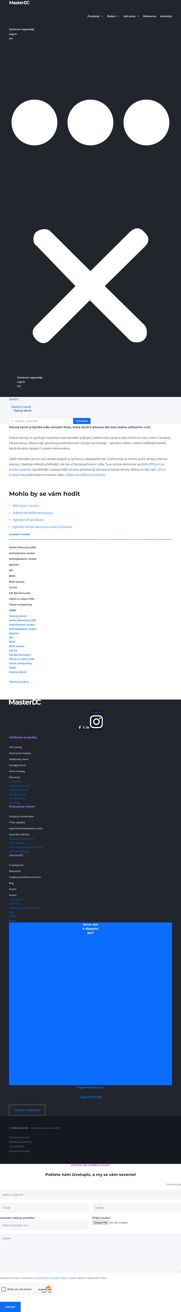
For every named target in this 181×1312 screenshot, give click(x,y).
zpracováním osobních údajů (51, 1278)
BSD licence (17, 581)
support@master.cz (90, 1087)
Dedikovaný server (19, 759)
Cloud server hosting (20, 753)
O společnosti (16, 865)
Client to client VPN (21, 598)
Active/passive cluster (23, 558)
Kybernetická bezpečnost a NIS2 (26, 828)
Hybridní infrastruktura (28, 520)
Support (14, 399)
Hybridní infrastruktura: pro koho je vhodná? (42, 527)
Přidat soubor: (101, 1218)
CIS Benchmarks (19, 593)
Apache (14, 564)
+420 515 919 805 (90, 1097)
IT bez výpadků (17, 822)
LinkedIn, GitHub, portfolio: (17, 1218)
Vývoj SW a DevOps (19, 834)
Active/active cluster (22, 553)
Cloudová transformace (21, 816)
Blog (11, 883)
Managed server (17, 765)
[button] (95, 16)
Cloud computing (20, 604)
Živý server (14, 777)
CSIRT (12, 610)
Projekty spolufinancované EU (25, 877)
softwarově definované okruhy (85, 475)
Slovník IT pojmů (21, 406)
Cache (13, 587)
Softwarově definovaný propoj (33, 513)
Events (12, 889)
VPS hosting (15, 747)
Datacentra (15, 871)
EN (11, 38)
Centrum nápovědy (21, 29)
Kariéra (12, 895)
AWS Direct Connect (26, 506)
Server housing (17, 771)
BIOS (12, 576)
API (11, 570)
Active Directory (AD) (22, 547)
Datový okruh (18, 616)
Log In (13, 34)
